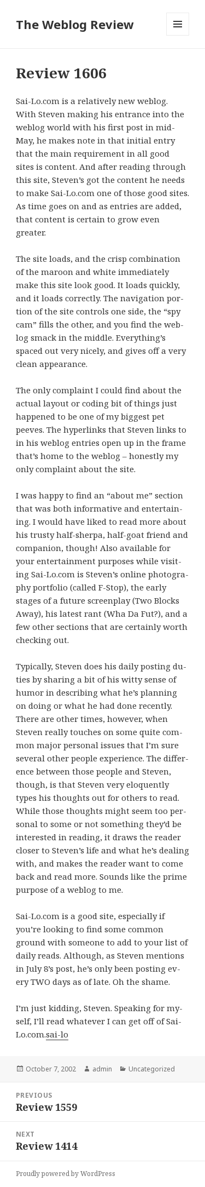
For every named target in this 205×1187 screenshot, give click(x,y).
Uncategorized (151, 1069)
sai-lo (57, 1034)
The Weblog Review (75, 24)
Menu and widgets (178, 35)
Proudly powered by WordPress (65, 1173)
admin (102, 1069)
